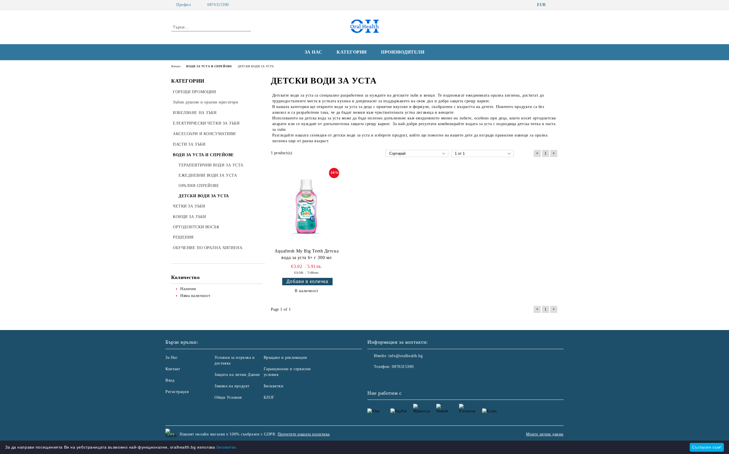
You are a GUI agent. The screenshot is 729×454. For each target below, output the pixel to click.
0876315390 (218, 5)
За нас (313, 52)
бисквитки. (226, 447)
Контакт (172, 369)
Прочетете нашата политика (304, 434)
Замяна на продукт (231, 386)
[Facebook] (555, 5)
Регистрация (177, 392)
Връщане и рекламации (285, 357)
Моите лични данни (545, 434)
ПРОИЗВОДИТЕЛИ (402, 52)
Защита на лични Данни (237, 374)
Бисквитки (274, 386)
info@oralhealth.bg (405, 356)
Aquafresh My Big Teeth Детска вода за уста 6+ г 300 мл (307, 254)
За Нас (171, 357)
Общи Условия (228, 397)
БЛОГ (269, 397)
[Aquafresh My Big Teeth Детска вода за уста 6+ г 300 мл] (306, 207)
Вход (169, 380)
